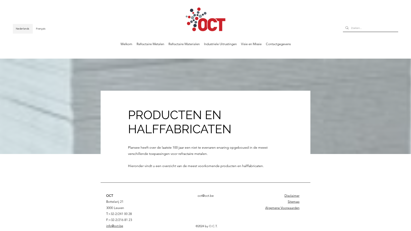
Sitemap (293, 202)
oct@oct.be (206, 196)
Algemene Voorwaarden (282, 208)
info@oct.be (114, 226)
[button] (150, 44)
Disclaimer (291, 196)
